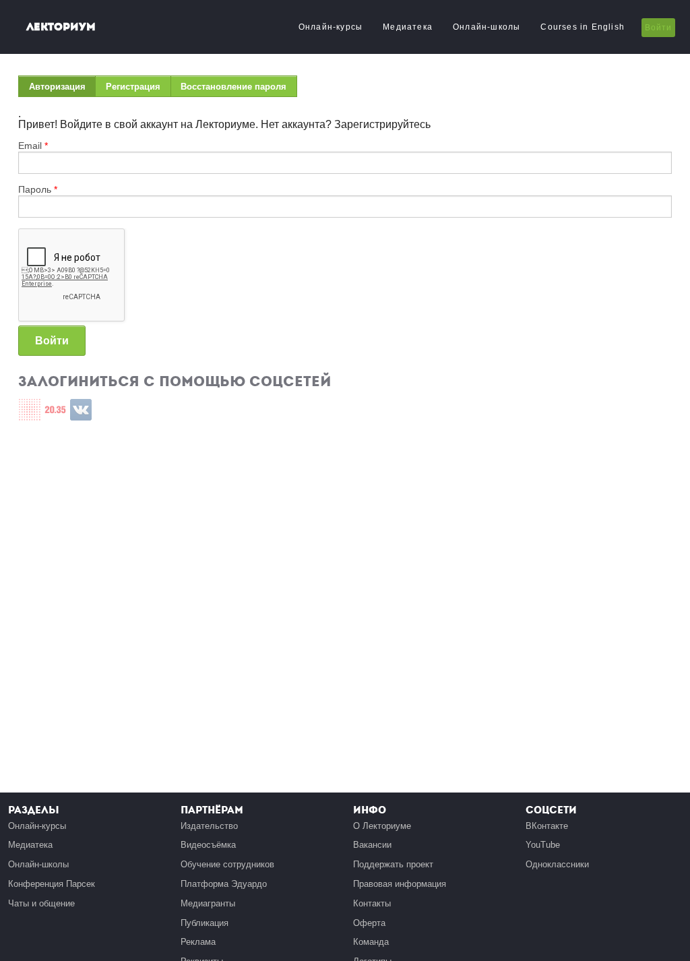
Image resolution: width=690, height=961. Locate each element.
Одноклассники (557, 864)
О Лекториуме (382, 826)
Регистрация (133, 87)
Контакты (372, 903)
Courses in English (582, 27)
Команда (371, 942)
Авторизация (62, 89)
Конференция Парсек (51, 884)
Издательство (209, 826)
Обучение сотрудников (227, 864)
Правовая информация (399, 884)
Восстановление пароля (233, 87)
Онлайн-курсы (331, 27)
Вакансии (372, 845)
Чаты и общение (41, 903)
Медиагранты (208, 903)
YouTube (543, 845)
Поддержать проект (393, 864)
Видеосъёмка (208, 845)
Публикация (204, 923)
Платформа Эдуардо (224, 884)
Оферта (369, 923)
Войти (658, 27)
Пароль (37, 189)
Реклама (198, 942)
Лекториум (61, 26)
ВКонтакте (547, 826)
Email (33, 145)
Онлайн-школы (486, 27)
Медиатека (408, 27)
